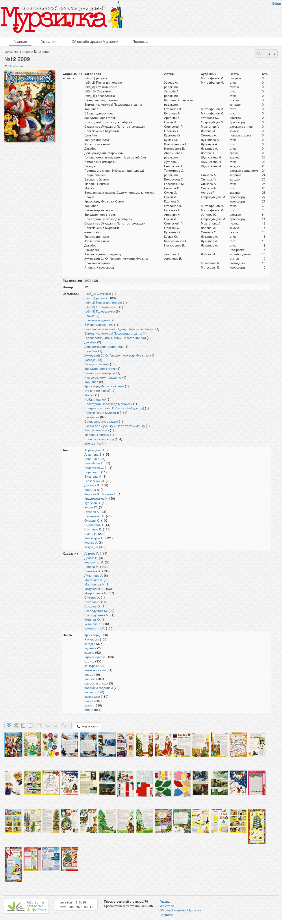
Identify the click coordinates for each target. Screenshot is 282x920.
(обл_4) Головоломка (99, 311)
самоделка (92, 696)
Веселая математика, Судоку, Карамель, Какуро (119, 329)
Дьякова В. (92, 485)
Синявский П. (94, 525)
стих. (87, 709)
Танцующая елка (96, 430)
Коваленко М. (94, 562)
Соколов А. (92, 602)
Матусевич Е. (94, 588)
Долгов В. (91, 558)
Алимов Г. (91, 553)
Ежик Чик (90, 351)
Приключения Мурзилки (101, 412)
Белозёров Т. (94, 463)
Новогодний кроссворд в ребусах (108, 403)
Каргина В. (92, 489)
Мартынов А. (93, 580)
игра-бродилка (95, 657)
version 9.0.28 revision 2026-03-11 (76, 905)
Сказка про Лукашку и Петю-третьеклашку (114, 425)
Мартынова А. (94, 584)
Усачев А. (91, 542)
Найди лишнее (95, 399)
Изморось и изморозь (99, 373)
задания (90, 648)
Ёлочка (89, 315)
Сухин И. (90, 533)
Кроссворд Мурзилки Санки (104, 386)
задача (89, 652)
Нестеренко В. (94, 516)
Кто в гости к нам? (97, 390)
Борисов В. (92, 472)
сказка (88, 701)
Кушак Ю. (91, 507)
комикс (89, 661)
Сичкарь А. (92, 597)
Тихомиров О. (94, 538)
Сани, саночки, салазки (101, 421)
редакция (91, 547)
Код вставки (89, 726)
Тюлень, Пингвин (96, 434)
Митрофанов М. (96, 593)
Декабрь (90, 342)
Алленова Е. (93, 454)
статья (89, 705)
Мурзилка (11, 51)
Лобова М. (91, 566)
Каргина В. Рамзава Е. (100, 494)
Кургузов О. (92, 502)
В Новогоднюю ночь (98, 324)
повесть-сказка (95, 670)
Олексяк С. (92, 520)
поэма (88, 674)
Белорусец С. (94, 467)
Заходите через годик (99, 368)
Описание (15, 66)
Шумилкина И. (94, 628)
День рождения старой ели (104, 346)
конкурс (89, 665)
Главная (20, 41)
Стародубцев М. (96, 610)
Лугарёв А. (92, 511)
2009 (26, 51)
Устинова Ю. (93, 624)
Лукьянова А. (93, 575)
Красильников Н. (96, 498)
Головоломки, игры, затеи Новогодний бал (115, 337)
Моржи (89, 395)
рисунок (90, 692)
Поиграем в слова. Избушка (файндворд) (114, 408)
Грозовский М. (94, 480)
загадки (89, 643)
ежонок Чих (92, 443)
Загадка (90, 359)
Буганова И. (93, 476)
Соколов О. (92, 606)
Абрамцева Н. (94, 450)
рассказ (89, 679)
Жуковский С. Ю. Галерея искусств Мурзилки (116, 355)
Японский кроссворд (99, 439)
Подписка (140, 41)
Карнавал (91, 381)
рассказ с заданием (98, 687)
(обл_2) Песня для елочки (103, 302)
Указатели (49, 41)
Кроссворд (92, 635)
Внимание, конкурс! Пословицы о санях (113, 333)
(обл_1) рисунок (96, 298)
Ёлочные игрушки (97, 320)
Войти (276, 3)
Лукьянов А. (92, 571)
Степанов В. (93, 529)
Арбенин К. (92, 458)
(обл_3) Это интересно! (101, 307)
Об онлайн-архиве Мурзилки (95, 41)
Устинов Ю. (92, 619)
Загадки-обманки (96, 364)
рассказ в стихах (96, 683)
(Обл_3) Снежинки (97, 293)
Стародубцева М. (96, 615)
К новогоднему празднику (102, 377)
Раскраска (91, 417)
